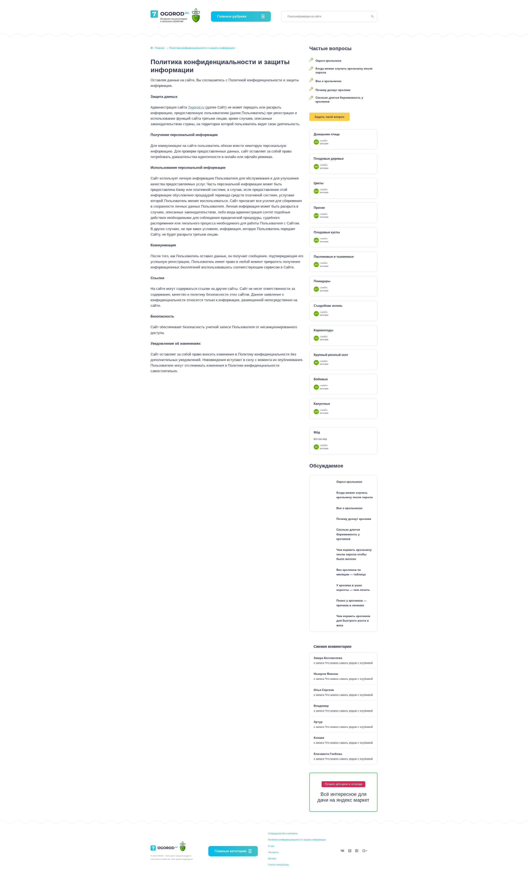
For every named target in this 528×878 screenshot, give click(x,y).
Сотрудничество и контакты (282, 833)
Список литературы (278, 864)
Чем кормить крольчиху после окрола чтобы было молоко (354, 554)
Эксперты (273, 852)
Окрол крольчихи (328, 60)
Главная (159, 48)
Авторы (272, 858)
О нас (271, 846)
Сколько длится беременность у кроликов (339, 99)
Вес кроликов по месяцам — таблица (351, 572)
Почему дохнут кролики (333, 90)
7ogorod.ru (196, 107)
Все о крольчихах (329, 81)
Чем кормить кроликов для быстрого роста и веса (353, 620)
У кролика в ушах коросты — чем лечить (353, 587)
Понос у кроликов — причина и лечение (351, 603)
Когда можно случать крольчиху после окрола (344, 70)
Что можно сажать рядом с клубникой (349, 662)
